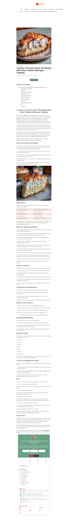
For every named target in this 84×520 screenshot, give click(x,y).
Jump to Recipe (33, 80)
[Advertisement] (42, 19)
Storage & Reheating (25, 99)
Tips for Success (24, 94)
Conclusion (23, 106)
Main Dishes (27, 9)
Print (37, 455)
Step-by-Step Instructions (26, 92)
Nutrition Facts (24, 101)
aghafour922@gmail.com (21, 75)
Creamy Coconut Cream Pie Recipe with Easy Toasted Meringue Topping (32, 87)
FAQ (22, 104)
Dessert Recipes (34, 9)
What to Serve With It (25, 97)
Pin (31, 455)
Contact (44, 9)
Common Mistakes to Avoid (26, 102)
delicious (36, 305)
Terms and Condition (60, 9)
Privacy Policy (51, 9)
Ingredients (23, 90)
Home (22, 9)
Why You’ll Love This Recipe (26, 88)
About (40, 9)
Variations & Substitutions (26, 95)
